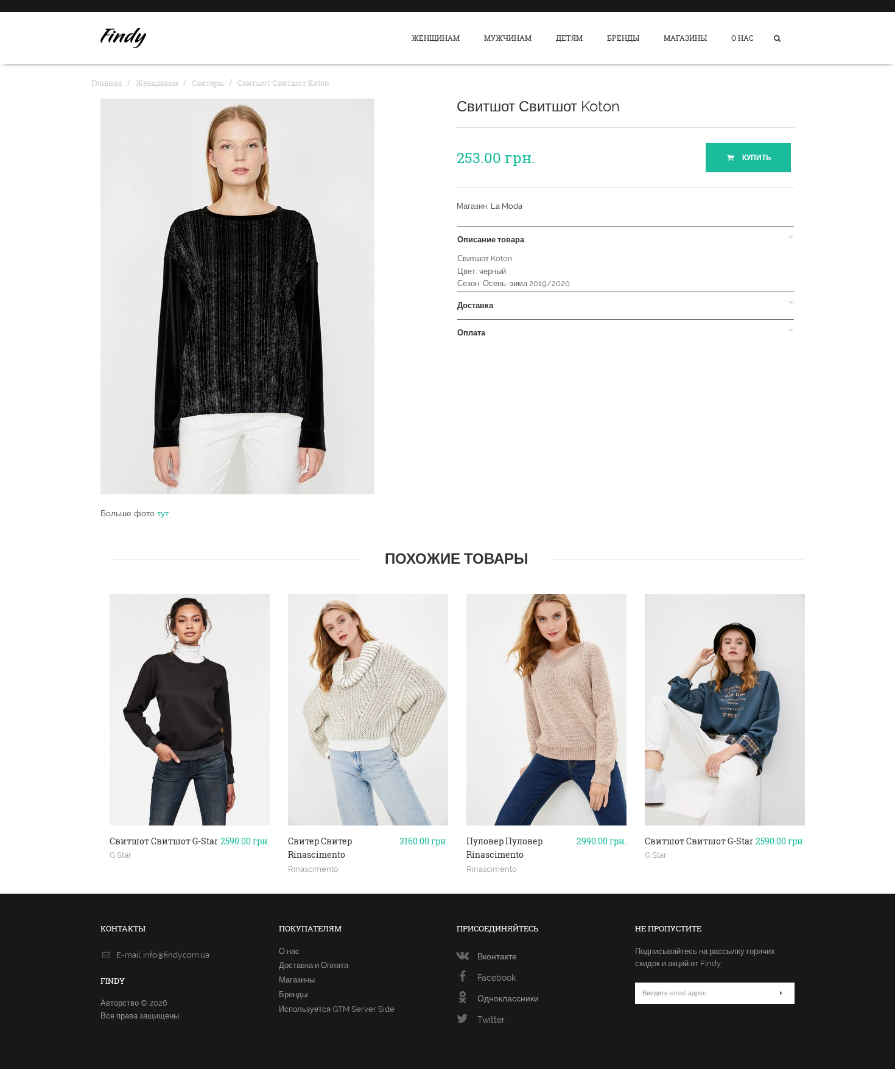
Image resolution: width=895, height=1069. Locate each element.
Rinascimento (313, 869)
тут (163, 513)
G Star (121, 855)
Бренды (623, 38)
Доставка (475, 305)
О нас (742, 38)
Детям (569, 38)
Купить (755, 157)
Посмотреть (190, 820)
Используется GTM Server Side (337, 1009)
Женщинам (436, 38)
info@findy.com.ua (176, 954)
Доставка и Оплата (313, 965)
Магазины (685, 38)
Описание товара (490, 240)
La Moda (506, 206)
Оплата (471, 333)
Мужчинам (508, 38)
